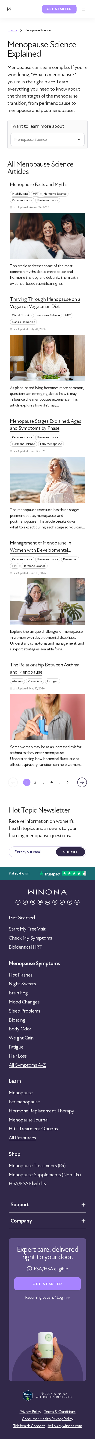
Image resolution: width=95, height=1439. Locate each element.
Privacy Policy (30, 1411)
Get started (59, 9)
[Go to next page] (82, 782)
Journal (12, 30)
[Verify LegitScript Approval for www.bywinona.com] (28, 1395)
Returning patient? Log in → (47, 1297)
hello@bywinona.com (65, 1425)
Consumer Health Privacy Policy (47, 1418)
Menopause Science (38, 30)
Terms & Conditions (60, 1411)
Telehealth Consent (29, 1425)
